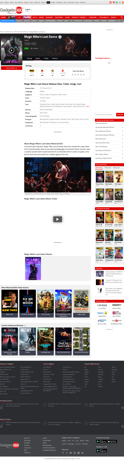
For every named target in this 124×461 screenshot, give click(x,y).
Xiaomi (114, 382)
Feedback (27, 443)
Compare (92, 17)
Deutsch (78, 444)
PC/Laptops (77, 21)
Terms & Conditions (49, 448)
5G (119, 21)
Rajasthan (71, 2)
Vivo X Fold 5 (3, 394)
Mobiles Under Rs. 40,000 (7, 377)
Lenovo (100, 369)
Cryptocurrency (24, 379)
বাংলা (73, 441)
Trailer (46, 58)
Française (85, 444)
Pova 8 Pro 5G (47, 379)
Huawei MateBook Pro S (50, 386)
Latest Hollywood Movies (12, 325)
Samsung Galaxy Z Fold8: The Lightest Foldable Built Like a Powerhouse (114, 274)
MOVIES (20, 2)
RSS (25, 450)
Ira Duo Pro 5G (67, 367)
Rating (29, 58)
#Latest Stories (5, 419)
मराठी (87, 441)
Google (87, 372)
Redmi (114, 367)
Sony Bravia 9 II (67, 377)
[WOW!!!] (84, 74)
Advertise (27, 452)
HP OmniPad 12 (25, 369)
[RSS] (123, 2)
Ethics (45, 443)
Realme (100, 386)
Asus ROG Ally (67, 384)
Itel (85, 386)
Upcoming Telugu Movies (103, 158)
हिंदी (16, 2)
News (41, 17)
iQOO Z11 (46, 369)
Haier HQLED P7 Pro (68, 379)
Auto (35, 17)
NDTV (1, 2)
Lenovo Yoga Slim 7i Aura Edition (9, 389)
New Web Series (100, 139)
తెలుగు (82, 440)
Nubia (100, 377)
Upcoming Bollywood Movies (104, 127)
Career (45, 438)
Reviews (49, 17)
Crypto (60, 21)
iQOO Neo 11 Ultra (48, 374)
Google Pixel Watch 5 (69, 374)
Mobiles (19, 21)
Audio (66, 21)
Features (59, 17)
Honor (86, 377)
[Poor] (72, 74)
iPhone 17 (23, 384)
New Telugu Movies (101, 154)
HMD (86, 374)
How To (34, 21)
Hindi (69, 441)
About (38, 58)
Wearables (112, 21)
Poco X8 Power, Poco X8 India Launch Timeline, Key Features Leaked (104, 423)
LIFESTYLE (37, 2)
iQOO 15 (2, 384)
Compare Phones (25, 393)
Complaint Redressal (49, 450)
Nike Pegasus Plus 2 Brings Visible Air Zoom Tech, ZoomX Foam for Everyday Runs (22, 405)
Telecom (26, 21)
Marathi (82, 2)
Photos (54, 58)
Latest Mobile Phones (26, 391)
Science (104, 21)
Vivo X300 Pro (4, 386)
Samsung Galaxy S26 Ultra (7, 367)
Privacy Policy (47, 440)
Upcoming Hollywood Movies (104, 135)
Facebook (63, 452)
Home (3, 17)
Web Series (98, 168)
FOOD (31, 2)
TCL (113, 377)
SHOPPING (59, 2)
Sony (113, 374)
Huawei (87, 379)
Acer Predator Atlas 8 (69, 382)
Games (53, 2)
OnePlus (100, 379)
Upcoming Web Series (102, 143)
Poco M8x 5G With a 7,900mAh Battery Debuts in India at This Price (64, 405)
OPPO (100, 382)
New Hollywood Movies (21, 32)
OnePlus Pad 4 (24, 374)
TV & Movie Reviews (102, 209)
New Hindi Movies (101, 123)
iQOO (86, 384)
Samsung (114, 369)
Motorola (100, 372)
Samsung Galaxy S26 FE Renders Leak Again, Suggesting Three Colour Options (64, 423)
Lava (99, 367)
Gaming (41, 21)
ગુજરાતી (64, 444)
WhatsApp (78, 452)
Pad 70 (65, 369)
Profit (12, 2)
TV (71, 21)
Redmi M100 (47, 372)
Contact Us (27, 448)
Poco (99, 384)
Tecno (113, 379)
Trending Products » (103, 58)
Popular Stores (101, 301)
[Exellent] (78, 74)
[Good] (75, 74)
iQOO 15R (3, 391)
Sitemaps (27, 440)
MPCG (77, 2)
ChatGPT (2, 372)
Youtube (71, 452)
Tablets (96, 21)
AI (19, 17)
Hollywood (108, 168)
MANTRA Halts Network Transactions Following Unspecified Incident (23, 423)
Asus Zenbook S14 (5, 382)
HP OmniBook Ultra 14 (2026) (29, 382)
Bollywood (116, 168)
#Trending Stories (6, 401)
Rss (82, 452)
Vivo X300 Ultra (4, 379)
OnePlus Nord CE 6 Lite (27, 372)
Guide (67, 17)
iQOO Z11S (46, 377)
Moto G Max (46, 382)
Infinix (86, 382)
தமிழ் (77, 441)
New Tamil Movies (101, 146)
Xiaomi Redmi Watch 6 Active (71, 372)
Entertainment (50, 21)
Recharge (104, 17)
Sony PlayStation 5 (25, 367)
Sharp (113, 372)
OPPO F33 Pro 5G (25, 377)
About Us (27, 438)
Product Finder (78, 17)
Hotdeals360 (88, 21)
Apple (86, 369)
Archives (26, 445)
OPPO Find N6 (4, 374)
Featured (99, 268)
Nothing (100, 374)
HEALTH (43, 2)
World (6, 2)
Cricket (26, 2)
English (64, 441)
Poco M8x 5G (47, 367)
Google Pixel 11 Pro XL (49, 384)
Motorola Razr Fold (5, 369)
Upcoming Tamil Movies (103, 150)
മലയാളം (71, 444)
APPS (65, 2)
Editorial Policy (47, 445)
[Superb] (81, 74)
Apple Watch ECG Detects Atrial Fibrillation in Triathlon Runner (104, 405)
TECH (48, 2)
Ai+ (85, 367)
